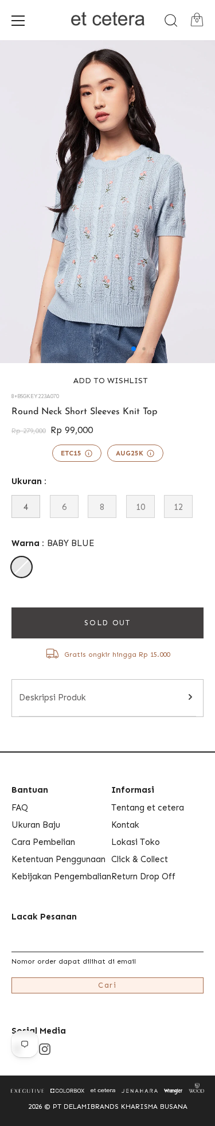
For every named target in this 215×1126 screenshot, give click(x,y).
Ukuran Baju (35, 825)
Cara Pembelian (43, 842)
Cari (107, 985)
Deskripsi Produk (52, 697)
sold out (107, 622)
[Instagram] (44, 1048)
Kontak (125, 825)
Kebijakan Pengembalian (61, 876)
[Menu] (18, 20)
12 (178, 507)
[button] (107, 380)
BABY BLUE (21, 567)
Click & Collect (139, 859)
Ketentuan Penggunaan (58, 859)
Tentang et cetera (147, 807)
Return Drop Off (143, 876)
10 (140, 507)
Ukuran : (28, 481)
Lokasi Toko (135, 842)
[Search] (170, 20)
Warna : (52, 543)
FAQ (19, 807)
